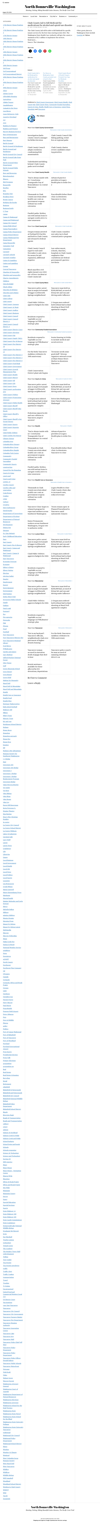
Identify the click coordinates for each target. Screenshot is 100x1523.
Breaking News (8, 197)
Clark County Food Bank (11, 363)
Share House (7, 1168)
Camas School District (11, 235)
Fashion (5, 605)
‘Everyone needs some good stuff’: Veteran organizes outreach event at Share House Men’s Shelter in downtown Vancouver (61, 357)
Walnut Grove (8, 1378)
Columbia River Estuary (11, 444)
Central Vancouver (9, 269)
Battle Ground (8, 143)
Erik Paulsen (7, 594)
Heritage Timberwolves (11, 704)
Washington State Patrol (12, 1414)
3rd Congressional (9, 71)
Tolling (5, 1257)
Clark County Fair (9, 335)
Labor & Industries (10, 834)
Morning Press (8, 921)
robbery (6, 1124)
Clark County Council (10, 316)
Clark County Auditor (10, 310)
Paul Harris (7, 1005)
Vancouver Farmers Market (12, 1317)
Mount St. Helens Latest (11, 927)
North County (8, 962)
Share (5, 1165)
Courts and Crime (9, 479)
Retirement (7, 1084)
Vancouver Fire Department (13, 1320)
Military (6, 912)
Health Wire (7, 701)
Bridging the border (10, 202)
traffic (5, 1268)
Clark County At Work (10, 307)
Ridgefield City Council (11, 1096)
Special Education (9, 1202)
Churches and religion (10, 293)
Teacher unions (8, 1240)
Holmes (5, 727)
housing (6, 745)
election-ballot (8, 576)
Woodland (6, 1481)
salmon (5, 1130)
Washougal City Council (11, 1435)
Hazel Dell (6, 683)
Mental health (8, 898)
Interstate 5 (7, 771)
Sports (5, 1208)
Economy (6, 564)
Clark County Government (12, 366)
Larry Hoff (6, 840)
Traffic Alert (7, 1271)
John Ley (6, 802)
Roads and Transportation (12, 1121)
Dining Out (7, 527)
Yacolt (5, 1496)
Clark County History (10, 378)
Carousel (6, 252)
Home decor (7, 730)
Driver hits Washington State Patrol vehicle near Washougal (61, 400)
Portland (6, 1044)
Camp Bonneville (9, 243)
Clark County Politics (10, 395)
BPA (4, 191)
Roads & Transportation (12, 1118)
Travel (5, 1280)
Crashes (5, 496)
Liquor (5, 857)
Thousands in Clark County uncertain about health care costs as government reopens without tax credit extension (37, 200)
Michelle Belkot (8, 909)
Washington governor (10, 1403)
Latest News (7, 846)
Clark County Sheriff (10, 406)
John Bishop (7, 793)
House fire (6, 739)
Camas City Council (10, 223)
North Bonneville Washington (50, 6)
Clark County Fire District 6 (12, 361)
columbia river (8, 441)
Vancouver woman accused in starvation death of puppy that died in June (37, 653)
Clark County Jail (9, 380)
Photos (5, 1023)
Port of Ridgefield (9, 1035)
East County (7, 542)
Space (5, 1199)
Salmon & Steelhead (10, 1133)
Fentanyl (6, 611)
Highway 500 (7, 710)
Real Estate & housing (11, 1075)
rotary (5, 1127)
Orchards (6, 980)
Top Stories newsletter (11, 1265)
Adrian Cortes (8, 93)
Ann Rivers (7, 111)
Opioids (5, 977)
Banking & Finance (10, 126)
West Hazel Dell (8, 1463)
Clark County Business (11, 313)
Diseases (6, 530)
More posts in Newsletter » (65, 581)
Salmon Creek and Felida (11, 1138)
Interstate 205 (8, 765)
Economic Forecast (10, 561)
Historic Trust (8, 718)
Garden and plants (9, 652)
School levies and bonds (11, 1144)
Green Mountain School (11, 669)
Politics (5, 1029)
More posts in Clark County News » (63, 282)
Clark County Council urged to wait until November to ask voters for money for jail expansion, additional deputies (37, 254)
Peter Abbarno (8, 1014)
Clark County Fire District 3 (12, 355)
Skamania (6, 1191)
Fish (4, 623)
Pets (4, 1017)
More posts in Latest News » (64, 534)
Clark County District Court (13, 329)
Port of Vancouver (9, 1038)
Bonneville (7, 185)
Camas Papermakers (10, 229)
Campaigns (7, 249)
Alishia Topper (8, 102)
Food (5, 629)
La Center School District (12, 828)
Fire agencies (7, 617)
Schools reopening (9, 1150)
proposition (7, 1063)
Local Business (8, 860)
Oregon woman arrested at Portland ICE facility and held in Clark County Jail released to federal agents (38, 236)
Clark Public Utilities (10, 433)
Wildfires (6, 1472)
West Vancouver (8, 1466)
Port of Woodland (9, 1041)
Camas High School (10, 226)
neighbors (6, 950)
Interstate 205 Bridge (10, 768)
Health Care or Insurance (12, 695)
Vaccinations (7, 1302)
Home (25, 16)
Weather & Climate (10, 1452)
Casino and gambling (10, 263)
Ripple (5, 1112)
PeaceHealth (7, 1008)
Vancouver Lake (8, 1333)
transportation (8, 1277)
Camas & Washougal (10, 217)
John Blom (6, 796)
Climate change (8, 438)
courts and (7, 476)
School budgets (8, 1141)
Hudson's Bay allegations (12, 751)
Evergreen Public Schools (12, 600)
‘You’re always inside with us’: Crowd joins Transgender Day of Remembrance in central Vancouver (38, 182)
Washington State (9, 1411)
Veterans (6, 1369)
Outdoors (6, 994)
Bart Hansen (7, 140)
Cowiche (80, 35)
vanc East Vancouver (10, 1305)
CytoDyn (6, 505)
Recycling (6, 1078)
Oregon (5, 988)
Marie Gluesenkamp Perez (12, 892)
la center (6, 822)
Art (4, 120)
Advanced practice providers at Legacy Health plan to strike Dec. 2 (61, 181)
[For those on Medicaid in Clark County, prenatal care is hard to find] (50, 83)
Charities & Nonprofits (11, 272)
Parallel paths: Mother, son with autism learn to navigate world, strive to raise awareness (37, 216)
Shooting (6, 1179)
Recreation (42, 16)
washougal (6, 1432)
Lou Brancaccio (8, 884)
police (5, 1026)
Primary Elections (9, 1060)
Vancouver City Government (13, 1314)
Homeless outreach (10, 736)
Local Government (9, 863)
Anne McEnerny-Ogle (10, 114)
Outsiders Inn (8, 997)
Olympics (6, 974)
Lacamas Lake (8, 837)
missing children (9, 915)
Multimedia (7, 930)
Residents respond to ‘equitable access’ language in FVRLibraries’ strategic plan (38, 320)
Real (4, 1069)
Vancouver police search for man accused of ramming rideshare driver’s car (61, 653)
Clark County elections (11, 332)
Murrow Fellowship (10, 936)
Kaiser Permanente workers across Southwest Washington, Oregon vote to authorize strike (38, 524)
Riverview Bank (8, 1115)
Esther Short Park (9, 597)
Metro (5, 906)
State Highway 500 (9, 1214)
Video (5, 1375)
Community (72, 16)
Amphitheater (8, 105)
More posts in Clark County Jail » (63, 226)
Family (5, 602)
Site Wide (6, 1188)
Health (5, 692)
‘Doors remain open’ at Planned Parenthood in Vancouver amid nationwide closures (60, 510)
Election (6, 573)
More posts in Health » (66, 426)
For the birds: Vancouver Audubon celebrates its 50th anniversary (37, 353)
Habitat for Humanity (10, 680)
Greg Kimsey (7, 674)
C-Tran (5, 211)
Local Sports (7, 878)
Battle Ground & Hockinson (13, 146)
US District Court (9, 1299)
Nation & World (8, 945)
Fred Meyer (7, 646)
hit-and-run (7, 721)
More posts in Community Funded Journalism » (59, 332)
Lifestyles (6, 854)
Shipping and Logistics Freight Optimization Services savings (50, 1520)
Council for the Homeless (12, 470)
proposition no (8, 1066)
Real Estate (7, 1072)
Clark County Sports (10, 424)
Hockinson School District (12, 724)
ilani (4, 762)
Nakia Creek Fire (8, 942)
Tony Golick (7, 1260)
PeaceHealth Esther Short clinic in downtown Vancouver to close (61, 196)
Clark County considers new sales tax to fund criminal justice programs (61, 234)
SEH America (7, 1162)
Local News (7, 872)
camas (5, 214)
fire (4, 614)
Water (5, 1446)
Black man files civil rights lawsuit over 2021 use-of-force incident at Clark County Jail (37, 273)
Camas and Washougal (11, 220)
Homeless (6, 733)
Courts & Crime (8, 473)
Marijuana (6, 895)
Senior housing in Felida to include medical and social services (61, 339)
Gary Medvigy (8, 655)
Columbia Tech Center (11, 453)
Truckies (6, 1283)
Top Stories (7, 1263)
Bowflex (6, 188)
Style (5, 1234)
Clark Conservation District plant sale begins (38, 371)
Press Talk (6, 1058)
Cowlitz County (8, 485)
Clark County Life (9, 383)
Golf (4, 666)
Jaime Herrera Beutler (11, 785)
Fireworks (6, 620)
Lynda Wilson (7, 887)
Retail (5, 1081)
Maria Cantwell (8, 889)
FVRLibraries (7, 649)
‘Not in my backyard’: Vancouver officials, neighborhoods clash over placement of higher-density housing (38, 638)
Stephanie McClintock (11, 1231)
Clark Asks (6, 296)
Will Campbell (8, 1478)
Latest (5, 843)
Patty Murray (7, 1003)
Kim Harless (7, 814)
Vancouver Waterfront (11, 1366)
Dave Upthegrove (9, 508)
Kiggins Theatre (8, 811)
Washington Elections (10, 1400)
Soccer (5, 1196)
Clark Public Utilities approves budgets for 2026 (38, 303)
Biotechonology (8, 176)
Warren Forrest (8, 1381)
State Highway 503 (9, 1217)
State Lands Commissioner (12, 1220)
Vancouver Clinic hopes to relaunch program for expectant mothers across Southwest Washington (38, 510)
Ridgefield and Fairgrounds (12, 1093)
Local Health (7, 866)
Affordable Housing (10, 96)
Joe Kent (6, 790)
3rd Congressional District (12, 74)
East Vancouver (8, 559)
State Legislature (9, 1223)
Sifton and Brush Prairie (11, 1185)
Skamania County (9, 1193)
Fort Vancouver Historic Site (13, 638)
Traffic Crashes (8, 1274)
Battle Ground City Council (12, 154)
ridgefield (6, 1087)
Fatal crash (7, 608)
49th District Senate (10, 88)
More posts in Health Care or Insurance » (61, 482)
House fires (7, 742)
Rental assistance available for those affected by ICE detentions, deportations (38, 667)
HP (4, 748)
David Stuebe (7, 510)
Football (6, 632)
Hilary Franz (7, 715)
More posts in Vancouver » (65, 628)
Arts (4, 123)
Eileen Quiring (8, 570)
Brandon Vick (8, 194)
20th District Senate (10, 65)
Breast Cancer (8, 199)
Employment (7, 582)
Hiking (5, 713)
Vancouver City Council (11, 1311)
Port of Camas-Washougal (12, 1032)
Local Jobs (33, 16)
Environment (7, 591)
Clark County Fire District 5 (12, 358)
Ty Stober (6, 1286)
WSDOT (6, 1490)
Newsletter (7, 956)
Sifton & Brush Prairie (11, 1182)
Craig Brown (7, 493)
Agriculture (7, 99)
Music (5, 939)
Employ (5, 579)
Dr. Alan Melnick (9, 533)
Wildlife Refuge (8, 1475)
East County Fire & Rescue (12, 545)
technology (7, 1243)
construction (7, 467)
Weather (6, 1449)
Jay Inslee (6, 788)
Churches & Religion (10, 290)
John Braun (7, 799)
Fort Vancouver (8, 635)
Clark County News (10, 386)
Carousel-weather (9, 257)
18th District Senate (10, 52)
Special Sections (9, 1205)
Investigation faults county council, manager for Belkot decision (37, 137)
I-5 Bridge (6, 759)
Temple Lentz (8, 1246)
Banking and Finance (10, 129)
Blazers (5, 179)
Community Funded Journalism (59, 104)
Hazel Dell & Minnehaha (11, 686)
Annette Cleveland (9, 117)
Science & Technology (11, 1153)
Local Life (6, 869)
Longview (6, 881)
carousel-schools (9, 255)
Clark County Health (10, 375)
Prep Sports (7, 1052)
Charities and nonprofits (11, 275)
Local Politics (7, 875)
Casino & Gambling (10, 260)
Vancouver (7, 1308)
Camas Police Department (12, 232)
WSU (4, 1493)
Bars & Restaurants (10, 134)
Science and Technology (11, 1156)
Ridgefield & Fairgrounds (12, 1090)
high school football (10, 707)
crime (5, 499)
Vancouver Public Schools (12, 1363)
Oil (4, 971)
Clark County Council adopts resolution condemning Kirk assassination (36, 151)
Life (4, 851)
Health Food (7, 698)
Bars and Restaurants (10, 137)
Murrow (6, 933)
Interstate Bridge (9, 782)
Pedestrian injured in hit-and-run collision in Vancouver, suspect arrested (38, 416)
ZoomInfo (6, 1499)
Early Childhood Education (12, 536)
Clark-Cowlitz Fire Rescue (12, 436)
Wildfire (6, 1469)
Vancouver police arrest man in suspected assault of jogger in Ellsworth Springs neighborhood (38, 291)
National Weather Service (12, 947)
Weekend (6, 1455)
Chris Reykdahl (8, 284)
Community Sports (10, 464)
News (5, 953)
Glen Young (7, 663)
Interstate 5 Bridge (10, 773)
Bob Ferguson (8, 182)
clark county (7, 301)
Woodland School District (12, 1484)
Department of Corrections (12, 513)
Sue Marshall (7, 1237)
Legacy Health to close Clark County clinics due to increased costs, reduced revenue (61, 491)
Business (62, 16)
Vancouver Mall (8, 1339)
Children (6, 281)
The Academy (7, 1249)
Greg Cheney (7, 672)
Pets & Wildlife (8, 1020)
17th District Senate (10, 35)
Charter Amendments (10, 278)
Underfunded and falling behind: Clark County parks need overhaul (37, 163)
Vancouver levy (8, 1336)
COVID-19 (6, 482)
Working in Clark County (11, 1487)
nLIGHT (6, 959)
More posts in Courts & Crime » (64, 379)
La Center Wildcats (10, 831)
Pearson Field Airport (10, 1011)
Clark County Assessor (11, 304)
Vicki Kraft (7, 1372)
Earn (4, 539)
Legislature (7, 848)
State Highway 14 (9, 1211)
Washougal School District (12, 1444)
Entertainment (8, 588)
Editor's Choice (8, 567)
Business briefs (8, 208)
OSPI (5, 991)
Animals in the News (10, 108)
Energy (5, 585)
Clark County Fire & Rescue (12, 341)
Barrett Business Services (12, 132)
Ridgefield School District (12, 1109)
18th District (7, 38)
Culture (5, 502)
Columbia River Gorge (10, 447)
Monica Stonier (8, 918)
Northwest (7, 965)
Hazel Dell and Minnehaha (12, 689)
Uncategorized (8, 1289)
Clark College (7, 298)
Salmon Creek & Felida (11, 1135)
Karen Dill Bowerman (10, 805)
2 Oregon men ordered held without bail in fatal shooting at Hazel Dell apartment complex (61, 306)
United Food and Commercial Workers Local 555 (12, 1294)
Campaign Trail (8, 246)
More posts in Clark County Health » (62, 172)
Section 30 (7, 1159)
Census (5, 266)
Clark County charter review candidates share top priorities (60, 149)
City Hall (53, 16)
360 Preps (6, 68)
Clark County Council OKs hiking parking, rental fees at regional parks (61, 137)
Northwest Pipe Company (12, 968)
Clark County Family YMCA (12, 338)
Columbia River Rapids (11, 450)
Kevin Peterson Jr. (9, 808)
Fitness (5, 626)
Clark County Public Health (12, 403)
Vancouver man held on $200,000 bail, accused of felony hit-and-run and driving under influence (61, 291)
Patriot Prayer (8, 1000)
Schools (5, 1147)
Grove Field (7, 677)
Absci (5, 91)
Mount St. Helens (9, 924)
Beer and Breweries (10, 173)
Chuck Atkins (7, 287)
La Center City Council (11, 825)
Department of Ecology (11, 516)
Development (8, 525)
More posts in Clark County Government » (61, 130)
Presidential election (10, 1055)
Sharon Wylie (7, 1176)
